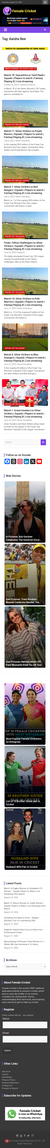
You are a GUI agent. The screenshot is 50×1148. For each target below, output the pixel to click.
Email (6, 1033)
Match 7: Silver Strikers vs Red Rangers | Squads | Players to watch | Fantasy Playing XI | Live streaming (24, 189)
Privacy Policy (8, 1080)
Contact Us (7, 1085)
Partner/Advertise (10, 1083)
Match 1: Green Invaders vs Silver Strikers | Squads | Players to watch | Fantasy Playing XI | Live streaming (24, 413)
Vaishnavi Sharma (27, 85)
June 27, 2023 (10, 308)
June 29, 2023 (10, 252)
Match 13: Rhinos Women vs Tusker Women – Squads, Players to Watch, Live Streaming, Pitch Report (25, 906)
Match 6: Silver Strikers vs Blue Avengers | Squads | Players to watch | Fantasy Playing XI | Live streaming (25, 357)
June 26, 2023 (10, 420)
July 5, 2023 (9, 197)
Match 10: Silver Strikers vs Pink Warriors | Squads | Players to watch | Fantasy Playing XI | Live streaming (24, 301)
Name (7, 1018)
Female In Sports (10, 1088)
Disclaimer (7, 1077)
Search (43, 442)
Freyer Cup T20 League (15, 236)
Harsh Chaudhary (23, 141)
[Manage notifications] (7, 1141)
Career (5, 1074)
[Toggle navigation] (5, 30)
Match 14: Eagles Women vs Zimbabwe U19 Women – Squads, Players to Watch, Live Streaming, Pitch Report (23, 891)
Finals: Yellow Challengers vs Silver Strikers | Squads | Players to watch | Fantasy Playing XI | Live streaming (24, 245)
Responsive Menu (45, 2)
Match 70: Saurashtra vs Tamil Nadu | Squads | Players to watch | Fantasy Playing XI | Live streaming (24, 78)
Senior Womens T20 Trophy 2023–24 (20, 69)
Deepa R (21, 252)
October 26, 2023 (11, 85)
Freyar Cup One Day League (17, 125)
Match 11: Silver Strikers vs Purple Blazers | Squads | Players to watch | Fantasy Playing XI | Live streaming (24, 134)
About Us (6, 1071)
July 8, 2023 (9, 141)
